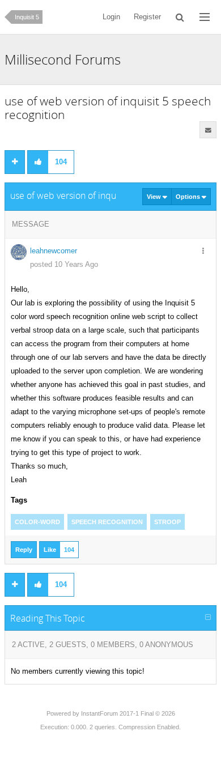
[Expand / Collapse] (208, 617)
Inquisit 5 (27, 17)
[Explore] (204, 17)
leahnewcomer (53, 250)
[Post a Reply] (15, 162)
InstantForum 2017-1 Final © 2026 (128, 713)
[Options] (203, 251)
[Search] (180, 17)
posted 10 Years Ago (64, 264)
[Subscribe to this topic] (207, 129)
